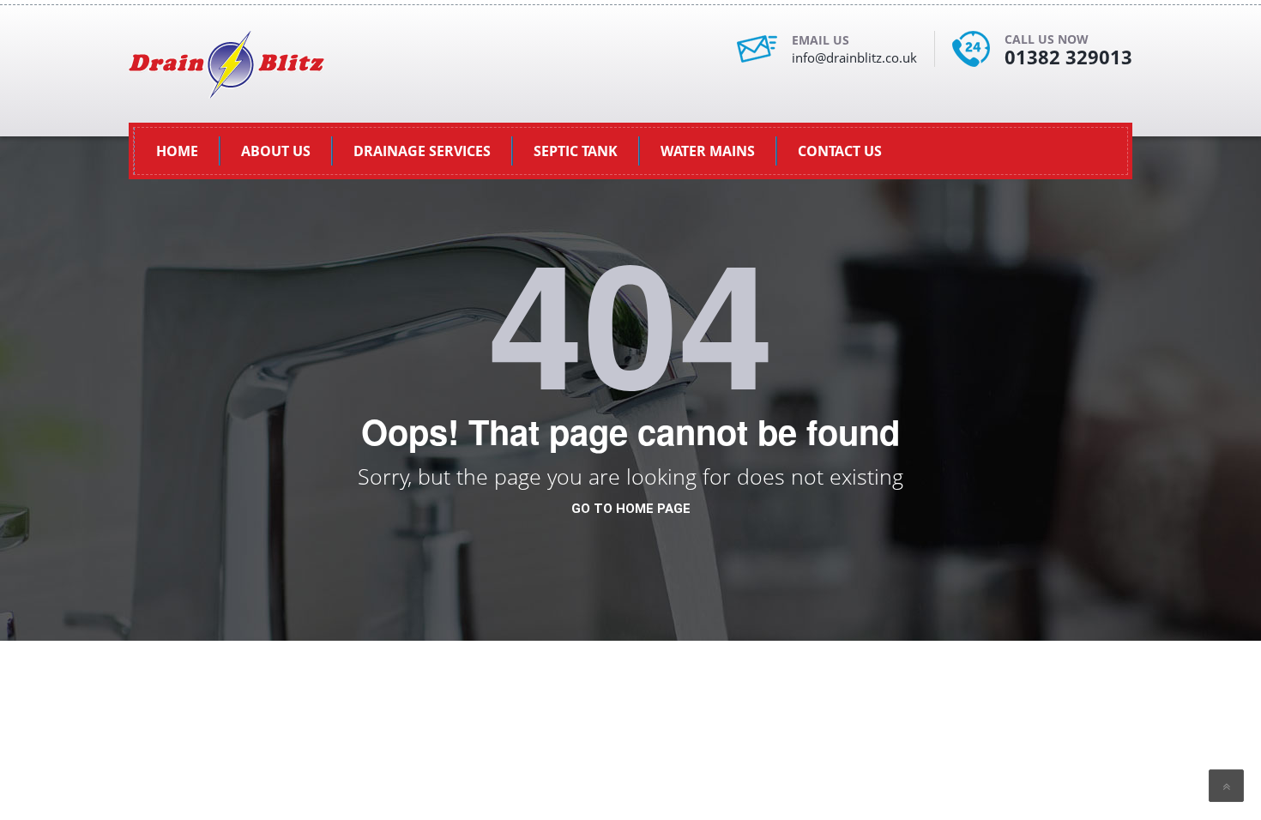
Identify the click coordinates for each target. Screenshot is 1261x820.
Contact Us (840, 151)
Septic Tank (576, 151)
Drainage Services (422, 151)
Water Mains (708, 151)
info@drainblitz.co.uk (854, 57)
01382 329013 (1068, 56)
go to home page (631, 508)
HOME (177, 151)
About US (276, 151)
